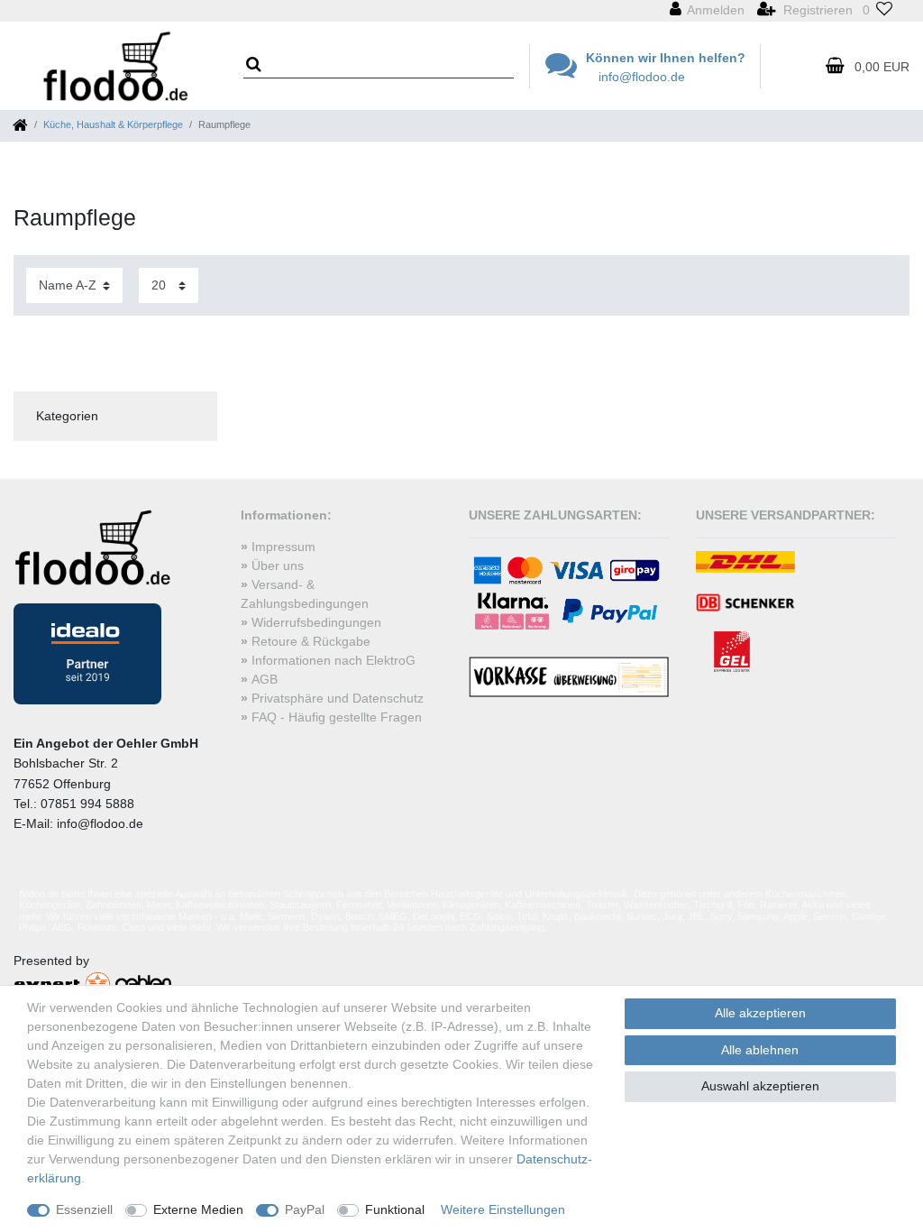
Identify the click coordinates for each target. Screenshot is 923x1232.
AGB (264, 679)
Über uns (277, 565)
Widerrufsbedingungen (316, 622)
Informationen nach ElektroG (333, 660)
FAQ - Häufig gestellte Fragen (336, 717)
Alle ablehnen (760, 1050)
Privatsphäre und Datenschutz (337, 698)
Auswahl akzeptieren (760, 1086)
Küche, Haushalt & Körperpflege (113, 124)
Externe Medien (198, 1209)
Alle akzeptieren (760, 1013)
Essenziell (84, 1209)
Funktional (395, 1209)
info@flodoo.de (642, 76)
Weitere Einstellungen (503, 1209)
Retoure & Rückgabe (310, 641)
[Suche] (260, 65)
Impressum (283, 546)
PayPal (304, 1209)
